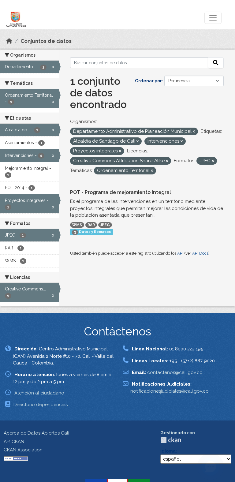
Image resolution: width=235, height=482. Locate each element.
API (180, 253)
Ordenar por (148, 80)
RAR (91, 225)
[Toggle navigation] (213, 18)
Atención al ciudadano (39, 393)
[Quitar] (194, 132)
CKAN (170, 440)
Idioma (168, 451)
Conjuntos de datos (46, 41)
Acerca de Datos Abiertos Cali (36, 433)
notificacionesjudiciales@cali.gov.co (169, 391)
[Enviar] (216, 62)
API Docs (200, 253)
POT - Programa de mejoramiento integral (120, 192)
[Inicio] (9, 41)
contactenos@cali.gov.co (175, 372)
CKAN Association (23, 450)
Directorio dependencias (40, 404)
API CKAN (14, 441)
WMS (77, 225)
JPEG (105, 225)
